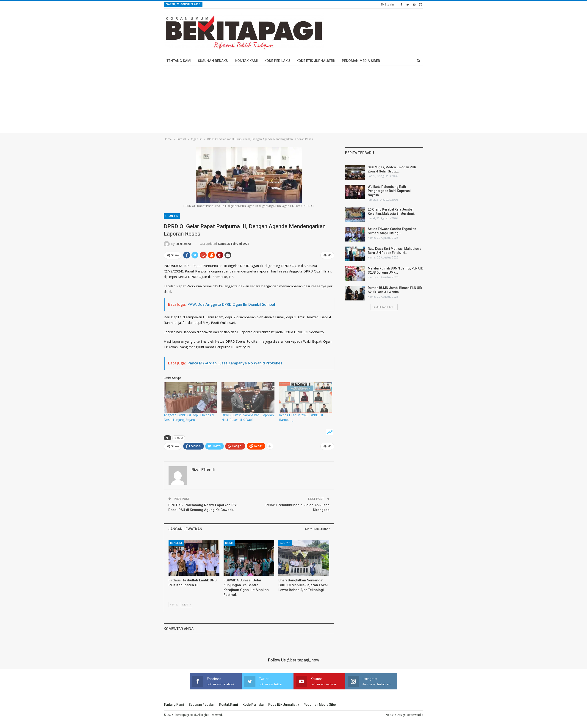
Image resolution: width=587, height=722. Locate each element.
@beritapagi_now (303, 660)
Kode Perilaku (277, 61)
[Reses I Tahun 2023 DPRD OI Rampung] (305, 397)
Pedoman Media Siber (361, 61)
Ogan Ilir (171, 216)
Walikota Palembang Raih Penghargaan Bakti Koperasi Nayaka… (389, 191)
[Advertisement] (293, 101)
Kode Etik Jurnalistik (315, 61)
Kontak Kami (246, 61)
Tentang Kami (178, 61)
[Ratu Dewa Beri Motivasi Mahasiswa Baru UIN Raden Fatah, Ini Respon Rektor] (355, 254)
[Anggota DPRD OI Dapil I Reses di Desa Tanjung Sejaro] (190, 397)
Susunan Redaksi (213, 61)
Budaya (285, 542)
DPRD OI (178, 437)
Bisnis (229, 542)
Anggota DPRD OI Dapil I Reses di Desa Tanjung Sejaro (189, 417)
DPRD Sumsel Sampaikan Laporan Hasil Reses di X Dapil (248, 417)
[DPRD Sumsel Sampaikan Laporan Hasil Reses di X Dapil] (248, 397)
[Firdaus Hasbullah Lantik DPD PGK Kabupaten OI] (194, 558)
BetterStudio (415, 715)
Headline (176, 542)
